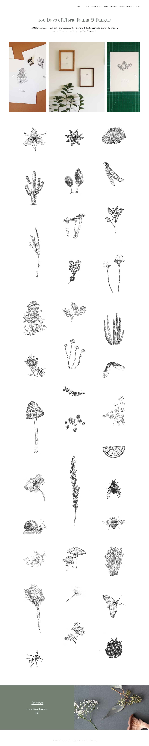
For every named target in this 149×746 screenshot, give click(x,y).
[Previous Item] (13, 77)
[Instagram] (37, 713)
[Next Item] (135, 77)
